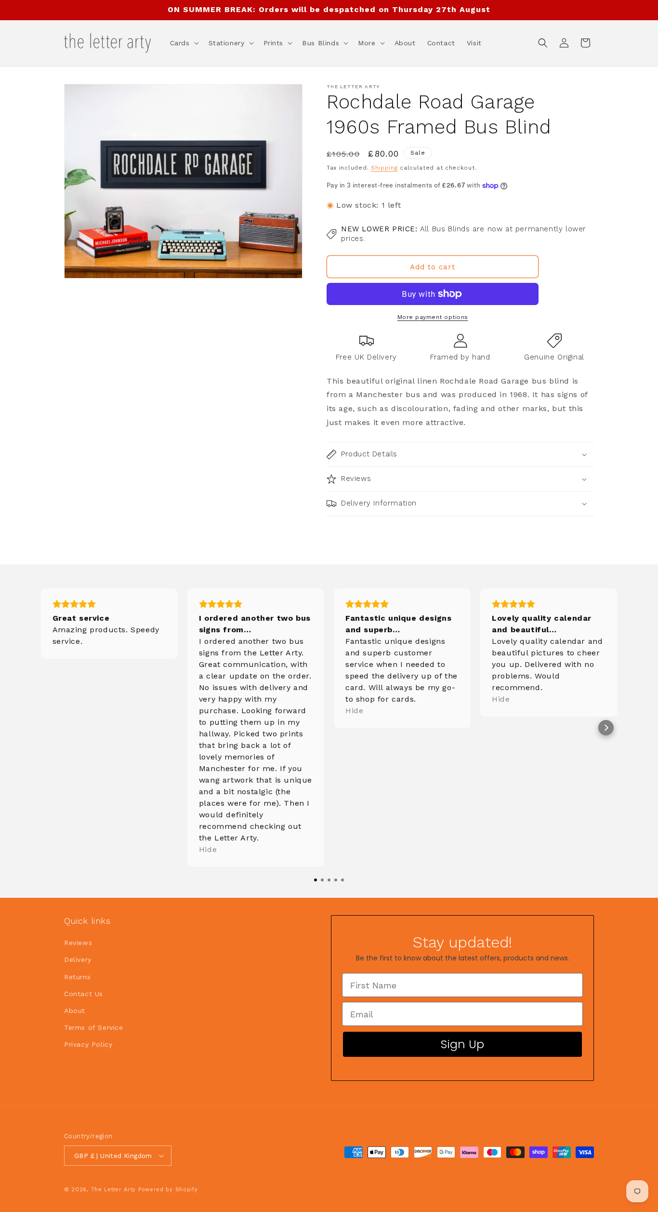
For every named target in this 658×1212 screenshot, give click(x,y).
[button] (183, 43)
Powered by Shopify (168, 1189)
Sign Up (462, 1044)
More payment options (432, 317)
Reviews (78, 942)
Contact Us (83, 994)
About (74, 1010)
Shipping (384, 167)
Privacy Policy (88, 1044)
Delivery (78, 959)
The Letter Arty (113, 1189)
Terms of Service (93, 1027)
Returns (77, 977)
